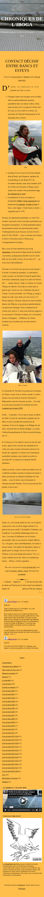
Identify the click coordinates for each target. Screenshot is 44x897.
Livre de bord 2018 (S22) (10, 750)
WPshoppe (21, 889)
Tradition (5, 782)
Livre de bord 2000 (8, 691)
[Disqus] (22, 623)
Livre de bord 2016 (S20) (10, 743)
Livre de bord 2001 (8, 694)
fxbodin (26, 77)
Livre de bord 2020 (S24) (10, 757)
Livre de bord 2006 (8, 712)
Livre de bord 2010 (8, 726)
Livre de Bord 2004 (8, 705)
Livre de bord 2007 (8, 715)
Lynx (3, 775)
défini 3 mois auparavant (27, 201)
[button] (23, 801)
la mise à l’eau (31, 204)
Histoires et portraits (8, 673)
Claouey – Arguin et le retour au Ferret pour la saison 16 (12, 585)
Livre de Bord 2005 (8, 708)
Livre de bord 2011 (29, 567)
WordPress (21, 885)
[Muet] (37, 810)
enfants (20, 571)
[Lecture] (6, 810)
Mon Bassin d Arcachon (10, 778)
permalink (21, 574)
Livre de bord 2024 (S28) (10, 771)
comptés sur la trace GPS (12, 408)
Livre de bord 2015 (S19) (10, 740)
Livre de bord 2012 (8, 733)
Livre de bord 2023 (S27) (10, 768)
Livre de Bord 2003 (8, 701)
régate (26, 571)
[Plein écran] (40, 810)
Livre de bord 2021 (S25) (10, 761)
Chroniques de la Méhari (10, 666)
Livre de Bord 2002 (8, 698)
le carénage (20, 204)
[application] (23, 801)
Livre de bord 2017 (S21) (10, 747)
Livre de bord (6, 684)
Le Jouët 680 (6, 680)
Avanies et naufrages (8, 687)
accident (13, 571)
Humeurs (5, 677)
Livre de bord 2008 (8, 719)
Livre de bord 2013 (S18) (10, 736)
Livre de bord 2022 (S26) (10, 764)
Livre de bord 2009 (8, 722)
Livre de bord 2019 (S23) (10, 754)
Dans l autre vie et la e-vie (10, 670)
